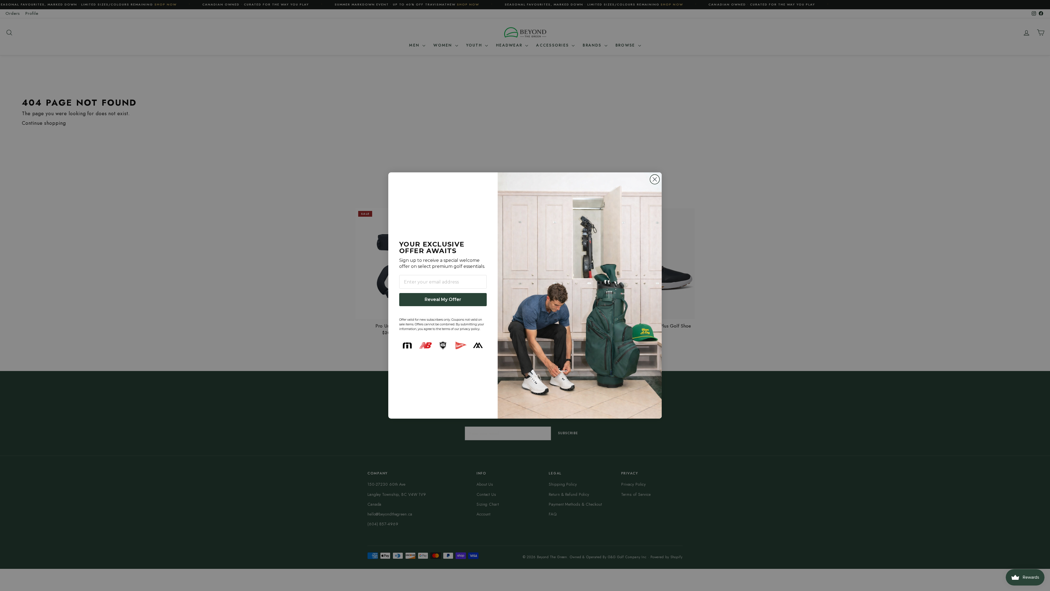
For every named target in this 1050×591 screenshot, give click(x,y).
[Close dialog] (655, 179)
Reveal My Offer (443, 299)
